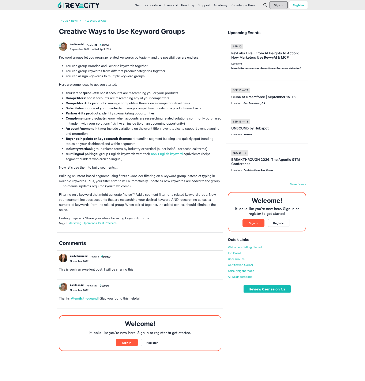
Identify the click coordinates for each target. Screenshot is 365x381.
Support (204, 5)
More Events (298, 184)
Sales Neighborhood (241, 270)
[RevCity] (78, 5)
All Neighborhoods (240, 276)
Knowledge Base (243, 5)
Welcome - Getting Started (245, 247)
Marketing (74, 223)
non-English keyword (167, 153)
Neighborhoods (147, 5)
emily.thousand (78, 256)
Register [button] (152, 342)
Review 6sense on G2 (267, 289)
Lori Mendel (77, 44)
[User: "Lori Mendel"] (63, 46)
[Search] (265, 5)
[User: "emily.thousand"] (63, 258)
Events (169, 5)
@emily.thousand (84, 298)
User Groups (236, 259)
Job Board (234, 253)
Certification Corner (240, 265)
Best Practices (107, 223)
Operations (90, 223)
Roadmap (188, 5)
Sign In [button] (126, 342)
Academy (220, 5)
